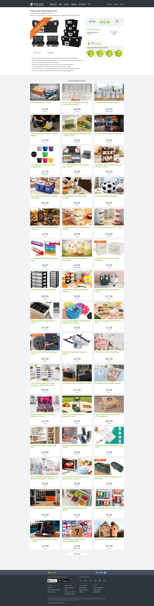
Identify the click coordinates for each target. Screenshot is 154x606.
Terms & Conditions (98, 587)
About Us (49, 587)
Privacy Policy (96, 589)
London (74, 4)
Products (53, 4)
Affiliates (81, 592)
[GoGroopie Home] (37, 3)
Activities (82, 4)
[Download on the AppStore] (52, 580)
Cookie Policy (96, 592)
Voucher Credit (51, 592)
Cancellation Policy (69, 594)
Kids (60, 4)
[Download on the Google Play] (63, 580)
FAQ (66, 589)
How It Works (82, 587)
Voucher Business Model (53, 589)
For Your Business (84, 589)
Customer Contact (69, 587)
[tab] (37, 53)
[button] (48, 4)
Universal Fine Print (70, 592)
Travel (66, 4)
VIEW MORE (77, 554)
